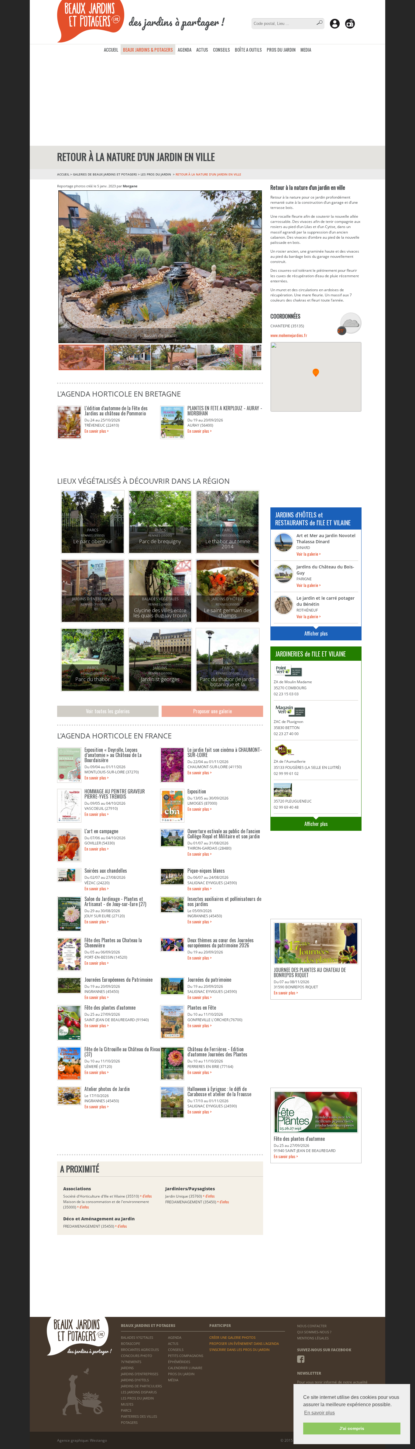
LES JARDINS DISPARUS (139, 1392)
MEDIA (305, 49)
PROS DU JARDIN (281, 49)
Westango (98, 1440)
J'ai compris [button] (351, 1428)
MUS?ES (127, 1404)
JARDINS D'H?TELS (135, 1380)
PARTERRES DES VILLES (139, 1416)
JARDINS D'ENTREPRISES (139, 1374)
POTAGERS (129, 1422)
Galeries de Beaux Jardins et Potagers (105, 174)
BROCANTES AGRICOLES (140, 1349)
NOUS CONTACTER (312, 1326)
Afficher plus (316, 633)
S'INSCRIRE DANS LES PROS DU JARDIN (239, 1349)
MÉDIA (173, 1380)
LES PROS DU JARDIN (156, 174)
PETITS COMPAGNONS (185, 1355)
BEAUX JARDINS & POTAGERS (148, 49)
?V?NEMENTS (131, 1361)
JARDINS (127, 1367)
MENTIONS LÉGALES (313, 1338)
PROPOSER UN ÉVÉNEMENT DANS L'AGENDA (244, 1343)
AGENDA (184, 49)
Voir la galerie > (309, 554)
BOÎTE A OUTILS (248, 49)
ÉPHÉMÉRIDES (179, 1361)
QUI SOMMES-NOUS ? (314, 1332)
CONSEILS (221, 49)
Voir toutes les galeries (108, 711)
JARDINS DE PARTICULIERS (141, 1386)
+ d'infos (146, 1195)
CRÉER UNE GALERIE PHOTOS (232, 1337)
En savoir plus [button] (319, 1412)
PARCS (126, 1410)
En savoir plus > (96, 431)
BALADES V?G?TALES (137, 1337)
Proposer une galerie (212, 711)
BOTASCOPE (130, 1343)
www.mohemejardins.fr (288, 335)
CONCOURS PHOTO (136, 1355)
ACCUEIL (111, 49)
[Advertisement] (207, 100)
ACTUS (202, 49)
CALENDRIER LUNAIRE (185, 1367)
